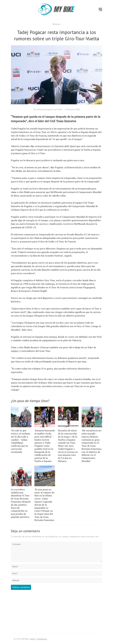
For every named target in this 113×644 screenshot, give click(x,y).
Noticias (56, 24)
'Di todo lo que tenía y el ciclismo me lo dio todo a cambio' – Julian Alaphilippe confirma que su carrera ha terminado (20, 441)
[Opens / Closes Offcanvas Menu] (100, 9)
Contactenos (41, 639)
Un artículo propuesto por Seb (47, 109)
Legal (32, 639)
